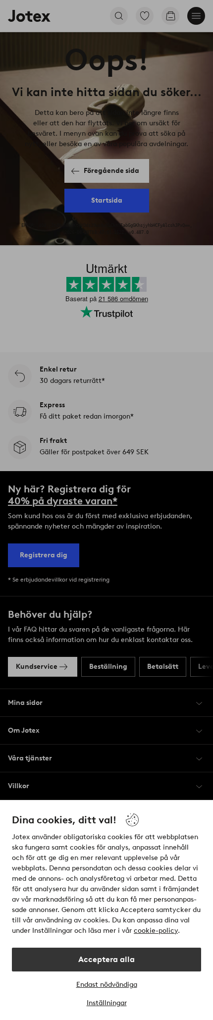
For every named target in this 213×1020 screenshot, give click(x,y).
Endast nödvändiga (106, 984)
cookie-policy (156, 930)
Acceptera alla (106, 959)
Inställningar (107, 1003)
